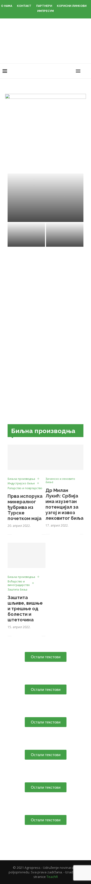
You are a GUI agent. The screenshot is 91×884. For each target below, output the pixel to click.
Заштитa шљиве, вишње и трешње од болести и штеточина (25, 608)
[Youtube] (65, 71)
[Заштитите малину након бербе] (45, 197)
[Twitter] (55, 71)
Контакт (24, 6)
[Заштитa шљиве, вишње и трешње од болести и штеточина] (27, 555)
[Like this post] (15, 535)
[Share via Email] (37, 535)
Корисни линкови (71, 6)
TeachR (52, 876)
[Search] (85, 71)
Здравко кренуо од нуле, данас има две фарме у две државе (65, 234)
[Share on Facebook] (21, 535)
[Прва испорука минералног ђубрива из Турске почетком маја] (27, 457)
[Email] (71, 71)
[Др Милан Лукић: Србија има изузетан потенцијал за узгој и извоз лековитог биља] (64, 457)
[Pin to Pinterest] (32, 535)
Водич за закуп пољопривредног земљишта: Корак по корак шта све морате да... (26, 229)
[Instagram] (60, 71)
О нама (6, 6)
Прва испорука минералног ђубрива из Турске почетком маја (25, 507)
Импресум (45, 11)
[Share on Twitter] (27, 535)
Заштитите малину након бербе (46, 216)
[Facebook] (50, 71)
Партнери (44, 6)
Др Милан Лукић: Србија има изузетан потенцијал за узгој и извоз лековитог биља (64, 504)
